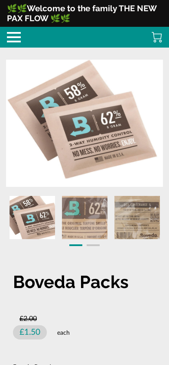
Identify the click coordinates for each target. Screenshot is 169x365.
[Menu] (14, 37)
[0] (157, 37)
